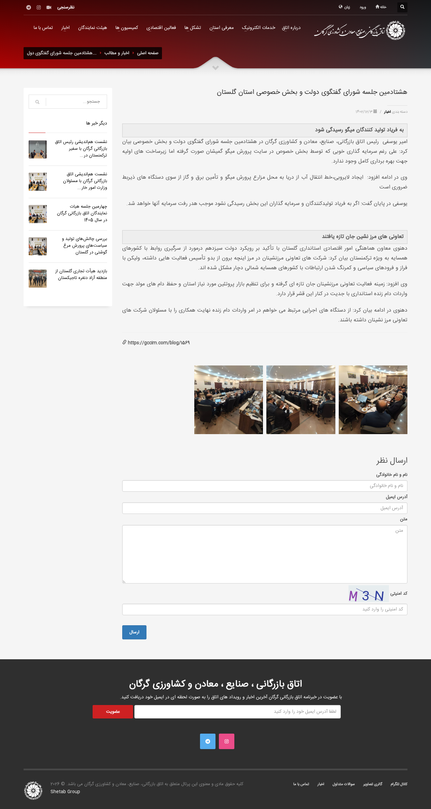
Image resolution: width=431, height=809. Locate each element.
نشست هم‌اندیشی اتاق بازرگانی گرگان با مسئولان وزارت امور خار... (85, 181)
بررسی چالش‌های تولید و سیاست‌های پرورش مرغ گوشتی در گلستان (84, 245)
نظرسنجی (65, 7)
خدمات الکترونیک (258, 28)
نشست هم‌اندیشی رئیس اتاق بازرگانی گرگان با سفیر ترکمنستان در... (81, 148)
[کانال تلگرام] (29, 7)
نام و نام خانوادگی (391, 475)
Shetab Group (65, 792)
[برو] (37, 102)
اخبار (65, 28)
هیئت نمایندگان (92, 28)
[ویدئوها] (49, 7)
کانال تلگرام (399, 784)
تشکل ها (193, 28)
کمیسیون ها (126, 28)
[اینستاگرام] (39, 7)
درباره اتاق (291, 28)
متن (403, 519)
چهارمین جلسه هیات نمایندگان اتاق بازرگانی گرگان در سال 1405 (82, 213)
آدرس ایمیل (396, 497)
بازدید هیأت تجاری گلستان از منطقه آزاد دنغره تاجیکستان (81, 275)
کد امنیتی (398, 593)
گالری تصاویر (372, 784)
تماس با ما (43, 28)
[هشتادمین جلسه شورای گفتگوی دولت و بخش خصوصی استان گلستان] (373, 400)
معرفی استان (221, 28)
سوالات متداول (344, 784)
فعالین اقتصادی (161, 28)
